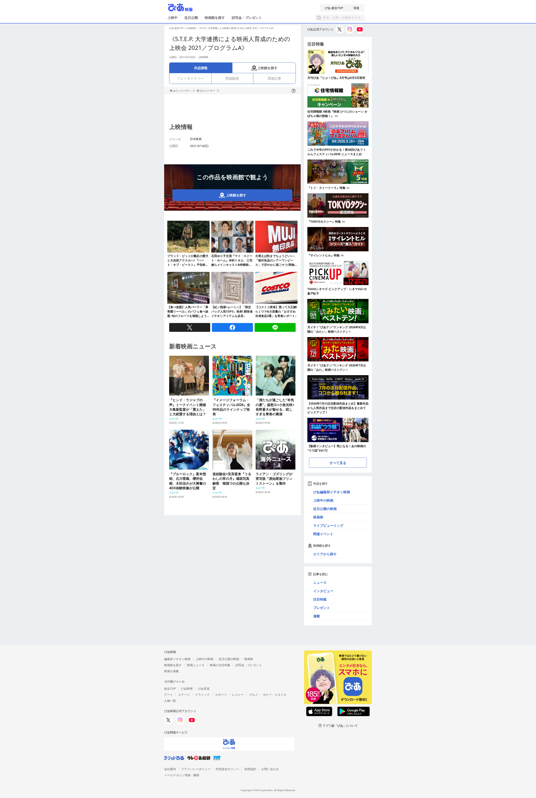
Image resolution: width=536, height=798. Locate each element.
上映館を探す (267, 68)
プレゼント (321, 607)
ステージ (184, 695)
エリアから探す (325, 554)
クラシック (202, 695)
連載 (316, 616)
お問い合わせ (270, 769)
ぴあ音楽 (204, 688)
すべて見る (338, 463)
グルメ (253, 695)
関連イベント (323, 534)
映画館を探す (215, 17)
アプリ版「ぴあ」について (340, 725)
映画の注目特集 (220, 665)
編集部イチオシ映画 (177, 659)
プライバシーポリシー (195, 769)
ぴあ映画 (190, 28)
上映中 (173, 17)
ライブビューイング (328, 525)
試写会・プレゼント (247, 17)
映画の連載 (171, 671)
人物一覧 (170, 701)
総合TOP (170, 688)
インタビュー (323, 591)
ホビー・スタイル (274, 695)
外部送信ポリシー (227, 769)
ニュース (320, 582)
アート (168, 695)
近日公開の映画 (325, 508)
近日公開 (191, 17)
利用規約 (250, 769)
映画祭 (318, 517)
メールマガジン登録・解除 (181, 775)
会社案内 (170, 769)
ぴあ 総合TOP (334, 7)
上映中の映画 (323, 500)
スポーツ (221, 695)
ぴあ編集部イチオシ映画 (331, 492)
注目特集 (320, 599)
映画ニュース (196, 665)
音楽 (356, 7)
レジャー (238, 695)
